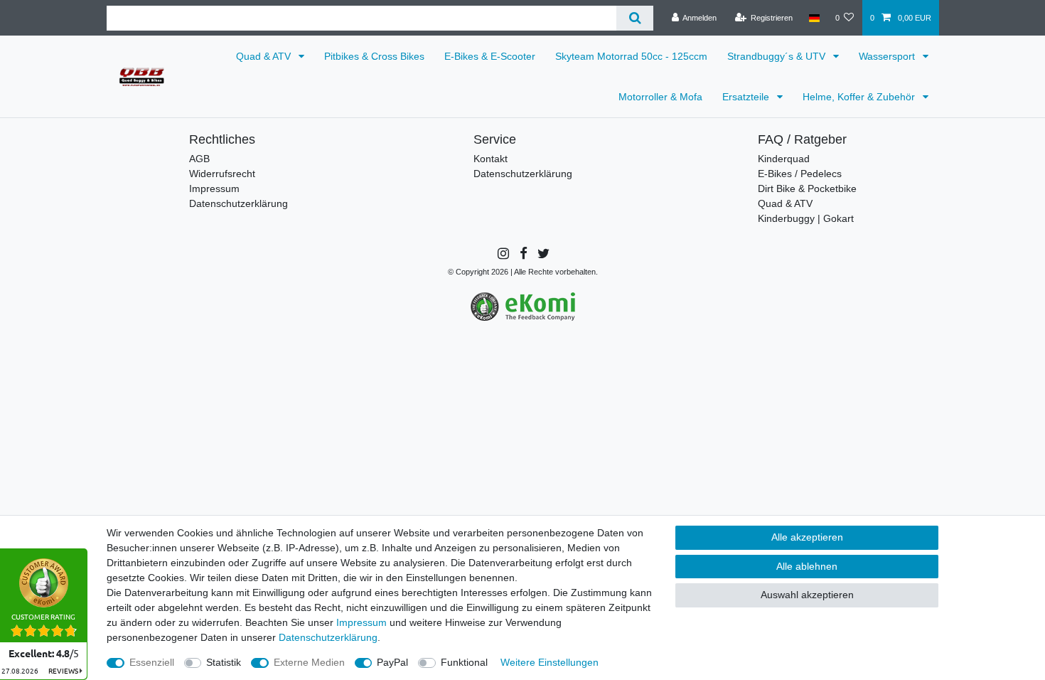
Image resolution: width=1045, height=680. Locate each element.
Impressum (214, 188)
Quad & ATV (265, 56)
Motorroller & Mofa (660, 96)
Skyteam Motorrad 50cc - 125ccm (631, 56)
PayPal (392, 662)
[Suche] (634, 18)
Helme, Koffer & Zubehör (860, 96)
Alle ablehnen (806, 566)
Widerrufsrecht (222, 173)
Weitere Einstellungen (549, 662)
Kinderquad (784, 158)
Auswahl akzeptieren (807, 594)
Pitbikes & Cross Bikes (374, 56)
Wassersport (888, 56)
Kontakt (490, 158)
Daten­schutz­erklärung (328, 637)
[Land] (813, 18)
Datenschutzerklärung (238, 203)
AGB (199, 158)
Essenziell (151, 662)
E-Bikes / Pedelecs (800, 173)
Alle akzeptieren (807, 537)
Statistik (223, 662)
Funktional (464, 662)
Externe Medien (309, 662)
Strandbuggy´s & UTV (777, 56)
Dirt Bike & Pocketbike (807, 188)
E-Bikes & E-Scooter (489, 56)
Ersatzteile (747, 96)
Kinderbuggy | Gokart (806, 218)
